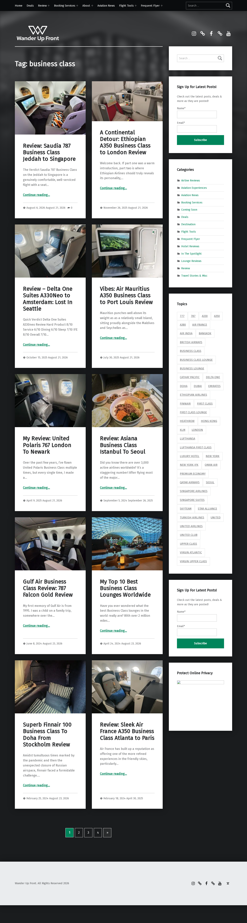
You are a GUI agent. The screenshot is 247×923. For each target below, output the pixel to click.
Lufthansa (187, 438)
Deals (30, 5)
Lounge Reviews (191, 261)
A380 (183, 324)
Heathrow (187, 421)
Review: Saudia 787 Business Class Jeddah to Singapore (49, 152)
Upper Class (188, 543)
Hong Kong (209, 421)
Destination (188, 224)
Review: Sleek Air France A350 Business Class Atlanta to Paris (127, 731)
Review (42, 5)
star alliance (207, 508)
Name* (181, 108)
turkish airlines (192, 517)
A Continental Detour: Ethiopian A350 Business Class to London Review (125, 142)
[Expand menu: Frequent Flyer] (162, 6)
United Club (188, 535)
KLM (182, 430)
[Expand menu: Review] (49, 6)
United (216, 517)
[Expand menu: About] (92, 6)
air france (199, 324)
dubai (198, 386)
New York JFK (189, 465)
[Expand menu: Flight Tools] (136, 6)
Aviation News (106, 5)
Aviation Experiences (194, 187)
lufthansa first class (195, 447)
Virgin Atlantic (191, 552)
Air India (186, 333)
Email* (181, 122)
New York (212, 456)
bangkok (205, 333)
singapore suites (192, 500)
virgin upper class (193, 561)
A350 (217, 316)
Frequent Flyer (150, 5)
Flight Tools (126, 5)
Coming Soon (189, 209)
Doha (183, 386)
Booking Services (64, 5)
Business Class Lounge (196, 360)
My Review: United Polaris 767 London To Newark (47, 445)
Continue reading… (36, 195)
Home (18, 5)
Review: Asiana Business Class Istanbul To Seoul (122, 445)
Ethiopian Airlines (193, 394)
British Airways (191, 342)
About (86, 5)
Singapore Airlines (193, 491)
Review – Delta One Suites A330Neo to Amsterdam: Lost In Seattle (47, 298)
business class (190, 351)
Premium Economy (193, 473)
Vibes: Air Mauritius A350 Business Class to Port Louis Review (126, 295)
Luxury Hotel (189, 456)
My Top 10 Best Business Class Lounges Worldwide (125, 588)
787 (193, 316)
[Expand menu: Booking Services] (77, 6)
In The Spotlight (191, 253)
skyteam (185, 508)
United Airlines (191, 526)
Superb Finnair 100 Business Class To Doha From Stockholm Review (47, 734)
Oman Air (211, 465)
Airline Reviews (190, 180)
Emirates (214, 386)
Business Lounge (192, 368)
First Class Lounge (193, 412)
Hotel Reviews (190, 246)
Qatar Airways (190, 482)
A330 (205, 316)
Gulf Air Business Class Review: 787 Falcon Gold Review (48, 588)
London (197, 430)
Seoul (210, 482)
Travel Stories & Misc (194, 275)
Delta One (213, 377)
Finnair (185, 403)
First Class (205, 403)
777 (182, 316)
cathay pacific (190, 377)
